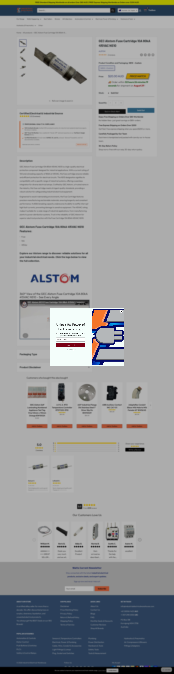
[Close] (121, 311)
